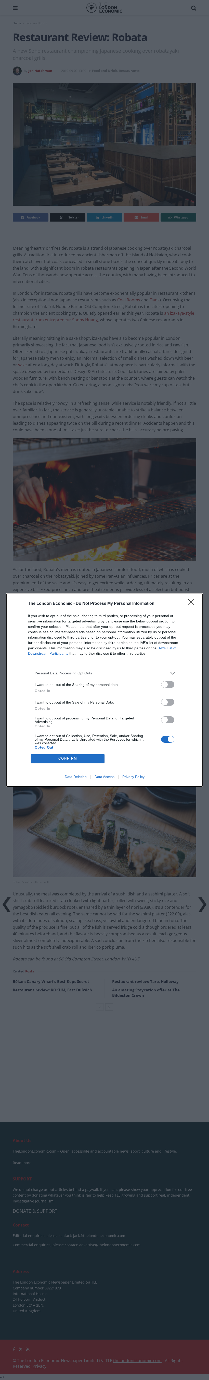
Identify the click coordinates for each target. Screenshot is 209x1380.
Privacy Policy (133, 777)
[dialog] (104, 690)
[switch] (167, 684)
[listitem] (104, 673)
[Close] (193, 604)
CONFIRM (67, 758)
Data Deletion (76, 777)
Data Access (104, 777)
